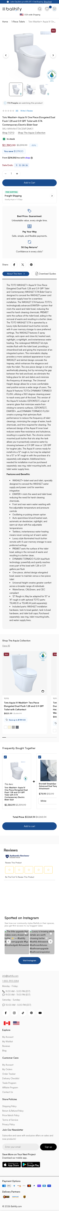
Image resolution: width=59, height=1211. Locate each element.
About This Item (14, 273)
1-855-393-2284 (10, 981)
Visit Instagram (29, 960)
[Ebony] (17, 727)
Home (5, 21)
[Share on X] (22, 264)
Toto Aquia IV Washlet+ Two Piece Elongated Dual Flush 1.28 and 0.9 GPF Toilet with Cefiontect (24, 706)
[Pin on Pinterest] (31, 264)
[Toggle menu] (3, 9)
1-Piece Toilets (18, 21)
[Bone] (9, 727)
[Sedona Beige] (13, 727)
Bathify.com (16, 1206)
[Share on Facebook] (14, 264)
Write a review (26, 111)
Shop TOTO (8, 132)
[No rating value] (9, 110)
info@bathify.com (10, 976)
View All (6, 645)
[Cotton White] (5, 727)
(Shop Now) (48, 2)
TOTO (6, 698)
